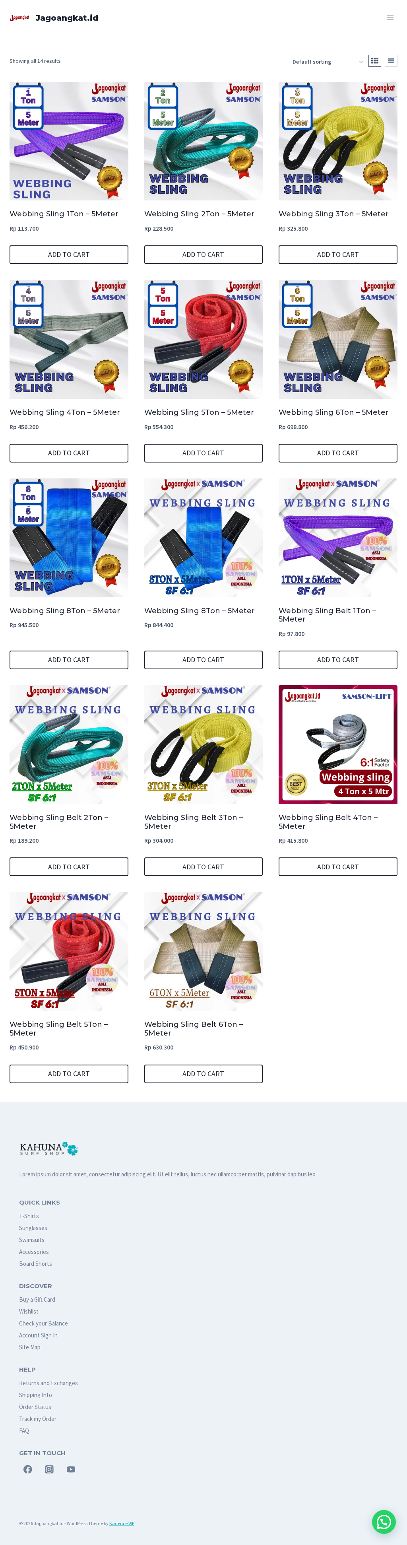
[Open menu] (390, 18)
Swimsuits (32, 1240)
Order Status (35, 1407)
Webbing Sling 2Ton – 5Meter (199, 214)
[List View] (391, 61)
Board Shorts (35, 1263)
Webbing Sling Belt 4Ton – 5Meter (328, 822)
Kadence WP (121, 1523)
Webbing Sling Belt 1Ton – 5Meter (327, 615)
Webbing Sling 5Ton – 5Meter (199, 412)
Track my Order (37, 1419)
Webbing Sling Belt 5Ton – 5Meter (59, 1029)
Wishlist (29, 1311)
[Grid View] (374, 61)
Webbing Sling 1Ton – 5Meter (64, 214)
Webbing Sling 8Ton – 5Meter (65, 610)
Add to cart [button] (69, 254)
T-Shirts (29, 1216)
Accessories (34, 1251)
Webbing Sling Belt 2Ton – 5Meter (59, 822)
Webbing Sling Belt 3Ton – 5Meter (193, 822)
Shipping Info (35, 1395)
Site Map (30, 1347)
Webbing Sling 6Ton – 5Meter (334, 412)
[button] (384, 1522)
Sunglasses (33, 1228)
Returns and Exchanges (48, 1383)
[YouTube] (71, 1469)
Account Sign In (38, 1335)
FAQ (24, 1430)
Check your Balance (43, 1323)
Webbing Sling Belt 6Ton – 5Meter (193, 1029)
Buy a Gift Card (37, 1299)
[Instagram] (49, 1469)
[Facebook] (28, 1469)
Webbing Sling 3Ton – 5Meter (334, 214)
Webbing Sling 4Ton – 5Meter (65, 412)
